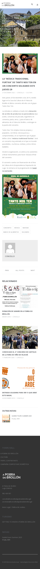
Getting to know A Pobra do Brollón (18, 522)
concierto (7, 228)
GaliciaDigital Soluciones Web (29, 562)
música (17, 228)
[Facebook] (23, 559)
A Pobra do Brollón (9, 453)
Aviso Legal (6, 507)
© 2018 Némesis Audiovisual (10, 562)
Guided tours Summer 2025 (22, 416)
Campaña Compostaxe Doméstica (15, 464)
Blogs (11, 35)
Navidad (26, 228)
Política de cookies (18, 507)
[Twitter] (16, 559)
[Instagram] (20, 559)
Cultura (29, 93)
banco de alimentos (11, 232)
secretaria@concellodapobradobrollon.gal (17, 502)
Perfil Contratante (9, 461)
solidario (25, 232)
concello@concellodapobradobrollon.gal (16, 499)
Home (4, 35)
